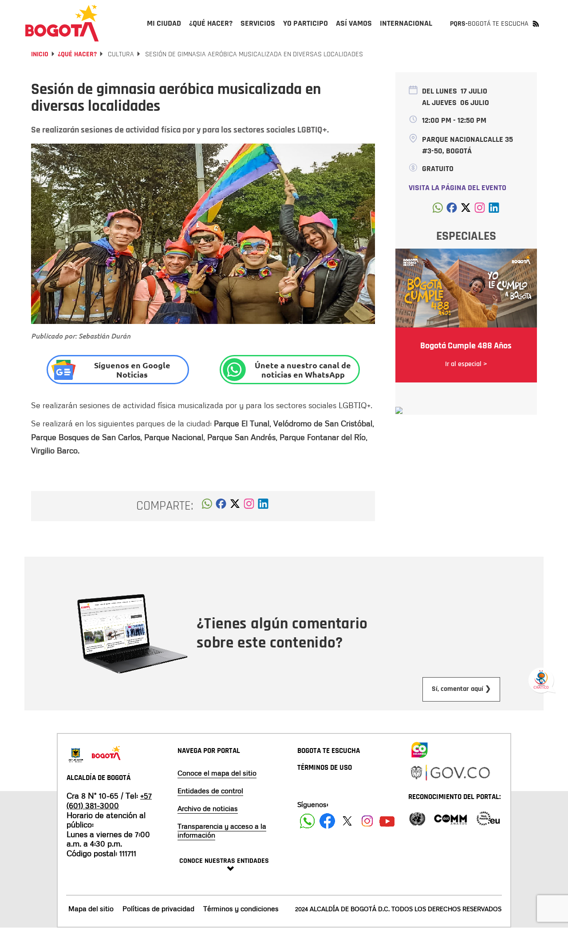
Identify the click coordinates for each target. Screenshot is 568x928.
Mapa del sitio (91, 908)
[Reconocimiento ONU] (417, 818)
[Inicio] (62, 23)
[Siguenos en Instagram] (367, 821)
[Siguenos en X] (347, 821)
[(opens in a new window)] (249, 506)
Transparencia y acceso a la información (222, 830)
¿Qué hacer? (77, 54)
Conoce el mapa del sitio (217, 772)
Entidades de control (210, 790)
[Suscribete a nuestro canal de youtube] (387, 821)
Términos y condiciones (241, 908)
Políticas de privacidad (158, 908)
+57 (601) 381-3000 (109, 800)
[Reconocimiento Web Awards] (488, 818)
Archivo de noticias (208, 808)
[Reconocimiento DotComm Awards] (450, 818)
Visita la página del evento (457, 188)
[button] (207, 506)
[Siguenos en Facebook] (307, 821)
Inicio (39, 54)
